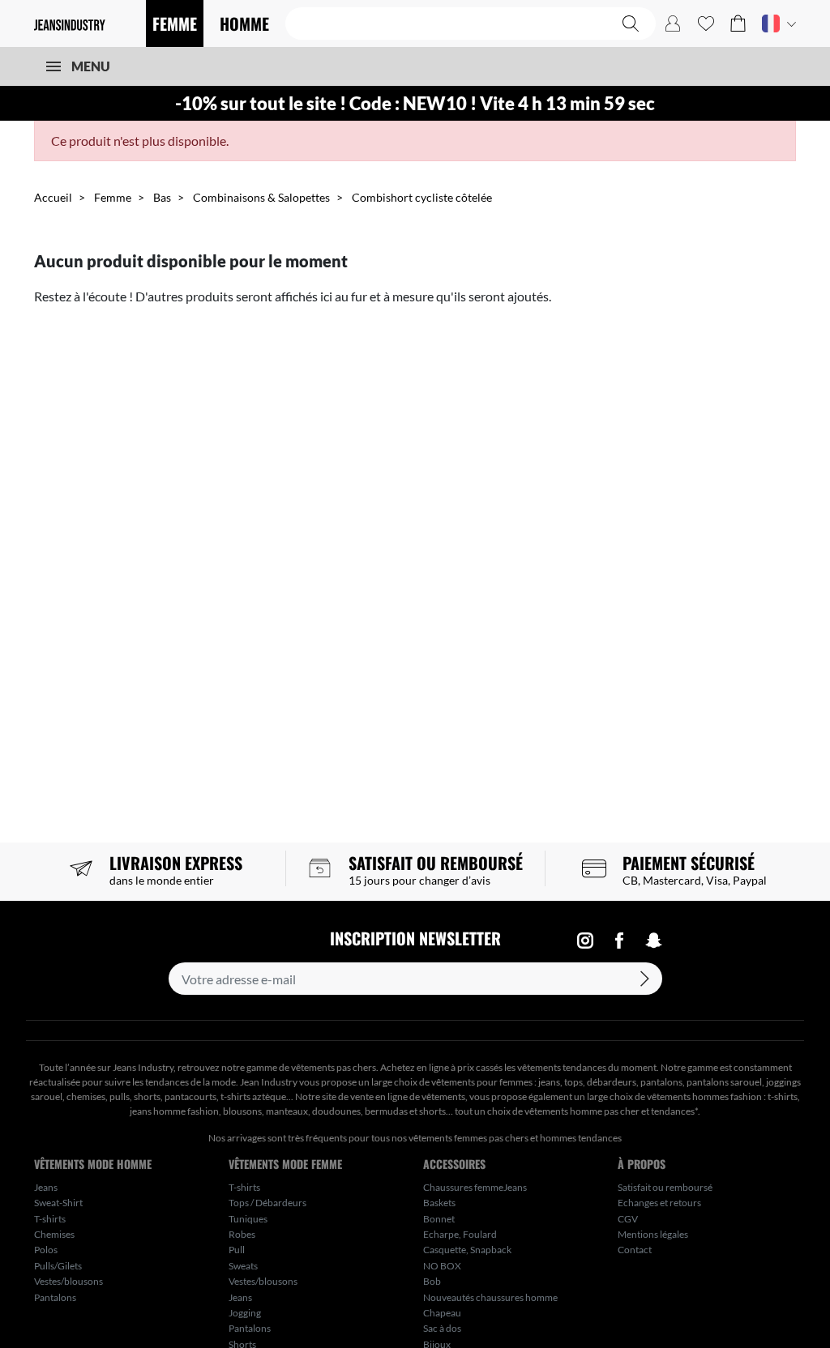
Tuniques (248, 1219)
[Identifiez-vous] (673, 23)
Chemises (54, 1234)
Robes (242, 1234)
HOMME (244, 23)
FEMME (174, 23)
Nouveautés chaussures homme (490, 1297)
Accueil (53, 197)
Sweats (243, 1266)
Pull (237, 1249)
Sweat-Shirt (58, 1203)
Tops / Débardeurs (267, 1203)
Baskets (439, 1203)
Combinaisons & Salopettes (261, 197)
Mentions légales (653, 1234)
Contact (635, 1249)
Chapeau (442, 1313)
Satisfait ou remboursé (665, 1187)
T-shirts (50, 1219)
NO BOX (442, 1266)
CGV (628, 1219)
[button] (738, 23)
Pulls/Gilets (58, 1266)
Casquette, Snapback (467, 1249)
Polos (46, 1249)
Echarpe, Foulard (460, 1234)
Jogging (245, 1313)
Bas (162, 197)
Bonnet (439, 1219)
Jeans (46, 1187)
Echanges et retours (659, 1203)
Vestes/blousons (68, 1281)
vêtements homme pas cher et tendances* (611, 1111)
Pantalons (55, 1297)
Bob (432, 1281)
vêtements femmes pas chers (468, 1138)
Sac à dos (442, 1328)
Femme (112, 197)
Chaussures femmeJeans (475, 1187)
